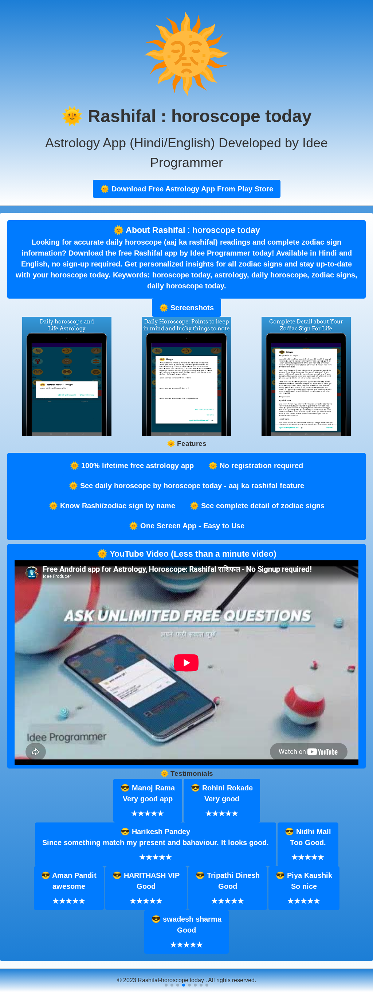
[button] (166, 985)
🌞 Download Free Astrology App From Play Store (186, 189)
